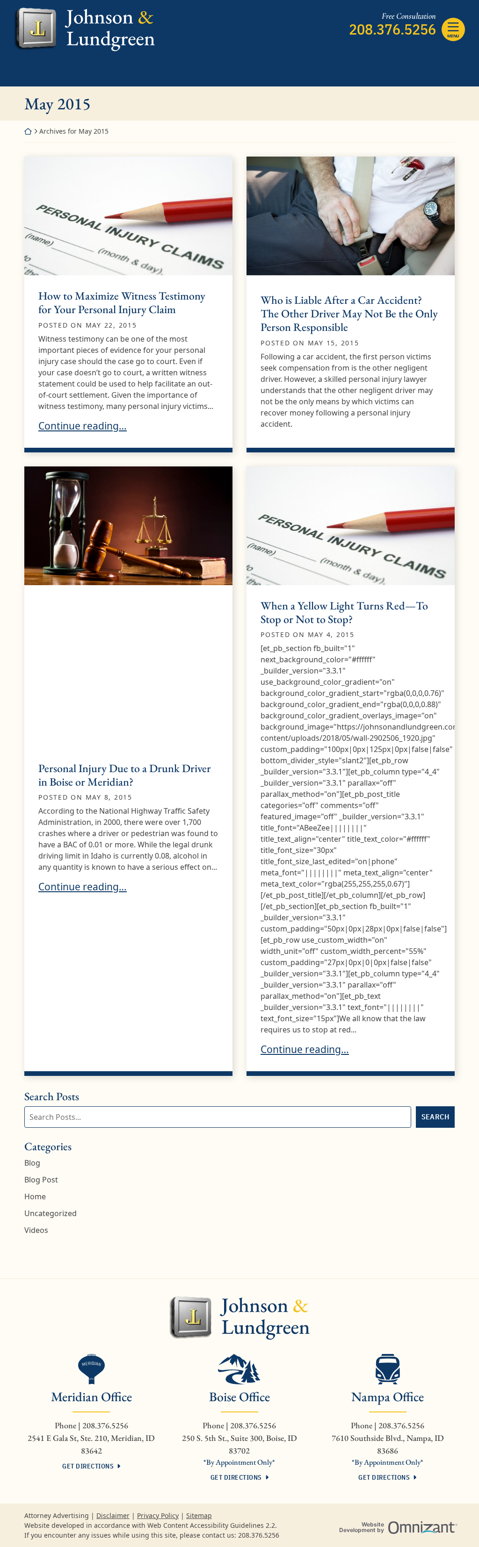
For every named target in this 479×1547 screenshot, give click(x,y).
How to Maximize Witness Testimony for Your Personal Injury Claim (121, 302)
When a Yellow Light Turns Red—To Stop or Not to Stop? (344, 612)
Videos (36, 1230)
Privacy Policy (158, 1515)
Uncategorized (50, 1213)
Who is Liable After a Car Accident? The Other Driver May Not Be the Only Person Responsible (349, 313)
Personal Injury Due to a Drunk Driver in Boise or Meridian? (124, 775)
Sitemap (199, 1515)
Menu (453, 36)
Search (435, 1116)
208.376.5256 (392, 29)
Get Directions (88, 1466)
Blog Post (41, 1180)
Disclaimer (113, 1515)
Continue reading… (82, 425)
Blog (32, 1163)
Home (35, 1196)
